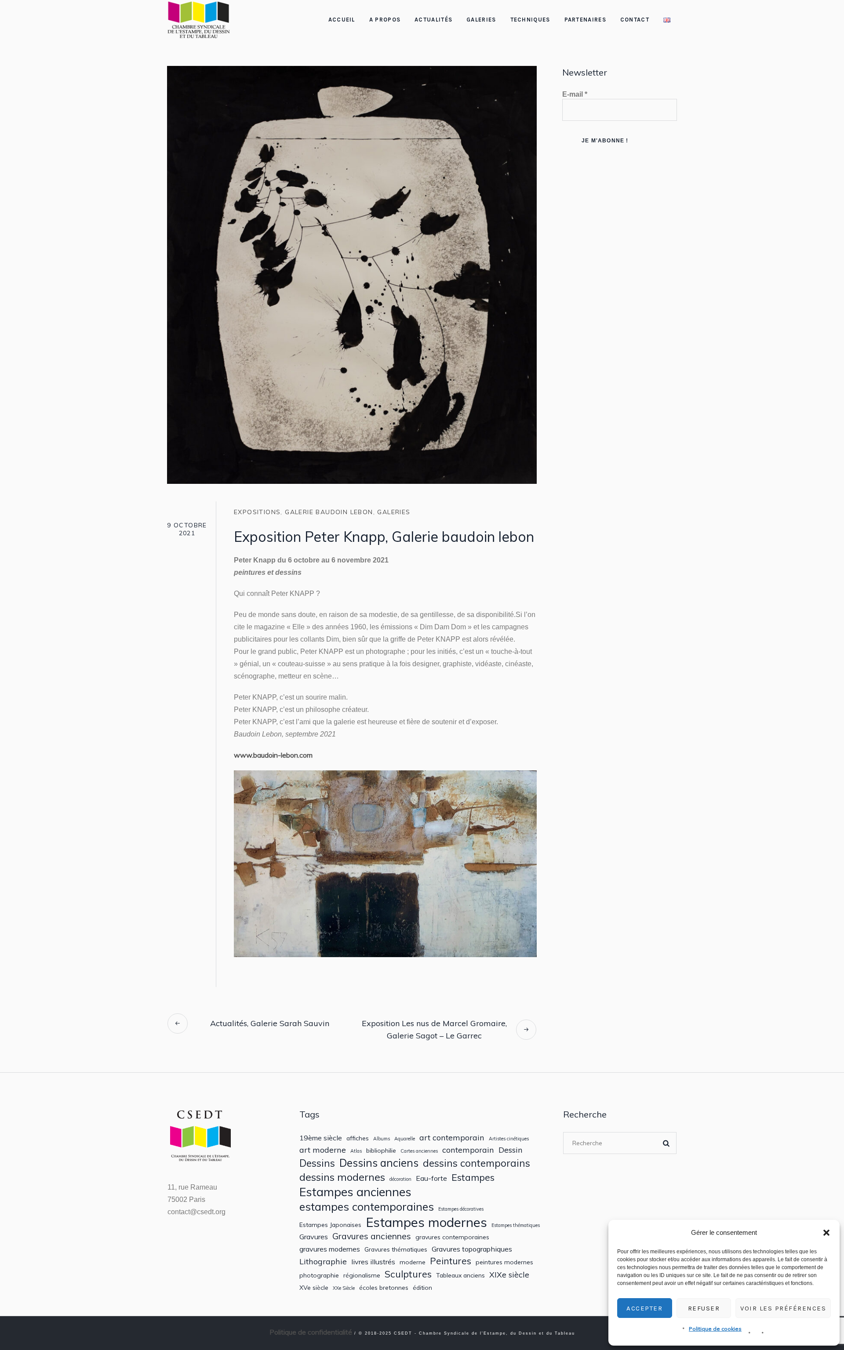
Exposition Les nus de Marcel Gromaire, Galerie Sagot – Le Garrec (434, 1029)
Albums (381, 1139)
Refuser (704, 1308)
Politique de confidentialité (310, 1332)
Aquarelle (404, 1139)
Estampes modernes (426, 1222)
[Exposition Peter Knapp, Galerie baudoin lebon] (352, 273)
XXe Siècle (344, 1288)
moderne (413, 1262)
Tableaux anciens (460, 1275)
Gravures (313, 1237)
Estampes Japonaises (330, 1224)
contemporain (468, 1149)
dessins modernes (342, 1177)
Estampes (473, 1177)
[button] (826, 1232)
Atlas (356, 1151)
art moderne (322, 1149)
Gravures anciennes (371, 1236)
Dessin (510, 1149)
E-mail (574, 94)
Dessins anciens (378, 1163)
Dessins (317, 1163)
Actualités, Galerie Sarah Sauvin (269, 1023)
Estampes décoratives (461, 1209)
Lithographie (323, 1261)
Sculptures (408, 1274)
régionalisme (361, 1275)
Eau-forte (431, 1178)
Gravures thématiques (395, 1249)
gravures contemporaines (452, 1237)
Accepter (644, 1308)
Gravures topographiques (472, 1249)
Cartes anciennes (419, 1151)
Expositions (257, 512)
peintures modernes (504, 1262)
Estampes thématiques (515, 1225)
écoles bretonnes (383, 1287)
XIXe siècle (509, 1274)
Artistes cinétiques (509, 1139)
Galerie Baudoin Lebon (329, 512)
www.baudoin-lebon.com (273, 755)
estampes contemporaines (366, 1206)
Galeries (393, 512)
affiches (357, 1138)
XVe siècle (313, 1287)
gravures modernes (329, 1249)
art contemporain (451, 1137)
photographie (319, 1275)
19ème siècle (320, 1138)
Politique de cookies (715, 1328)
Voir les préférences (783, 1308)
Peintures (450, 1261)
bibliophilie (381, 1150)
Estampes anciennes (355, 1192)
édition (422, 1287)
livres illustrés (373, 1262)
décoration (400, 1179)
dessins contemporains (476, 1163)
